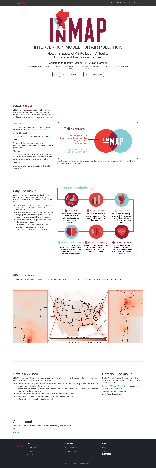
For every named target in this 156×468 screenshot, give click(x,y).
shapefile (48, 399)
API (125, 3)
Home (56, 74)
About (64, 74)
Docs (113, 3)
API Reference (32, 454)
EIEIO (119, 3)
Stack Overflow (70, 451)
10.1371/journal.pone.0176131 (78, 69)
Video (87, 74)
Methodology (76, 74)
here (119, 380)
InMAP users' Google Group (118, 386)
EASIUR (16, 432)
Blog (135, 3)
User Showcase (70, 447)
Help (130, 3)
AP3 (14, 429)
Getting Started (32, 447)
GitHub (104, 451)
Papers (29, 451)
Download (97, 74)
